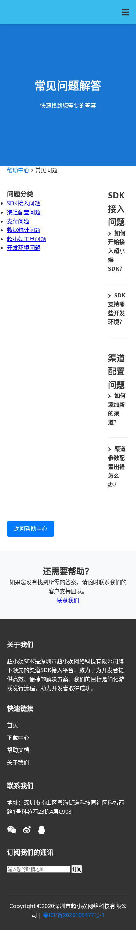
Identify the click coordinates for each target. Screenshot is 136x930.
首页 (12, 725)
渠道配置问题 (23, 212)
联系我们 (68, 600)
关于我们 (18, 762)
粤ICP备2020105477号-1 (74, 915)
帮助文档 (18, 750)
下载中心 (18, 737)
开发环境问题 (23, 248)
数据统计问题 (23, 230)
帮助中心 (18, 170)
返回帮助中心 (30, 528)
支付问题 (18, 221)
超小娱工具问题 (26, 239)
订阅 (76, 869)
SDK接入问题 (23, 203)
